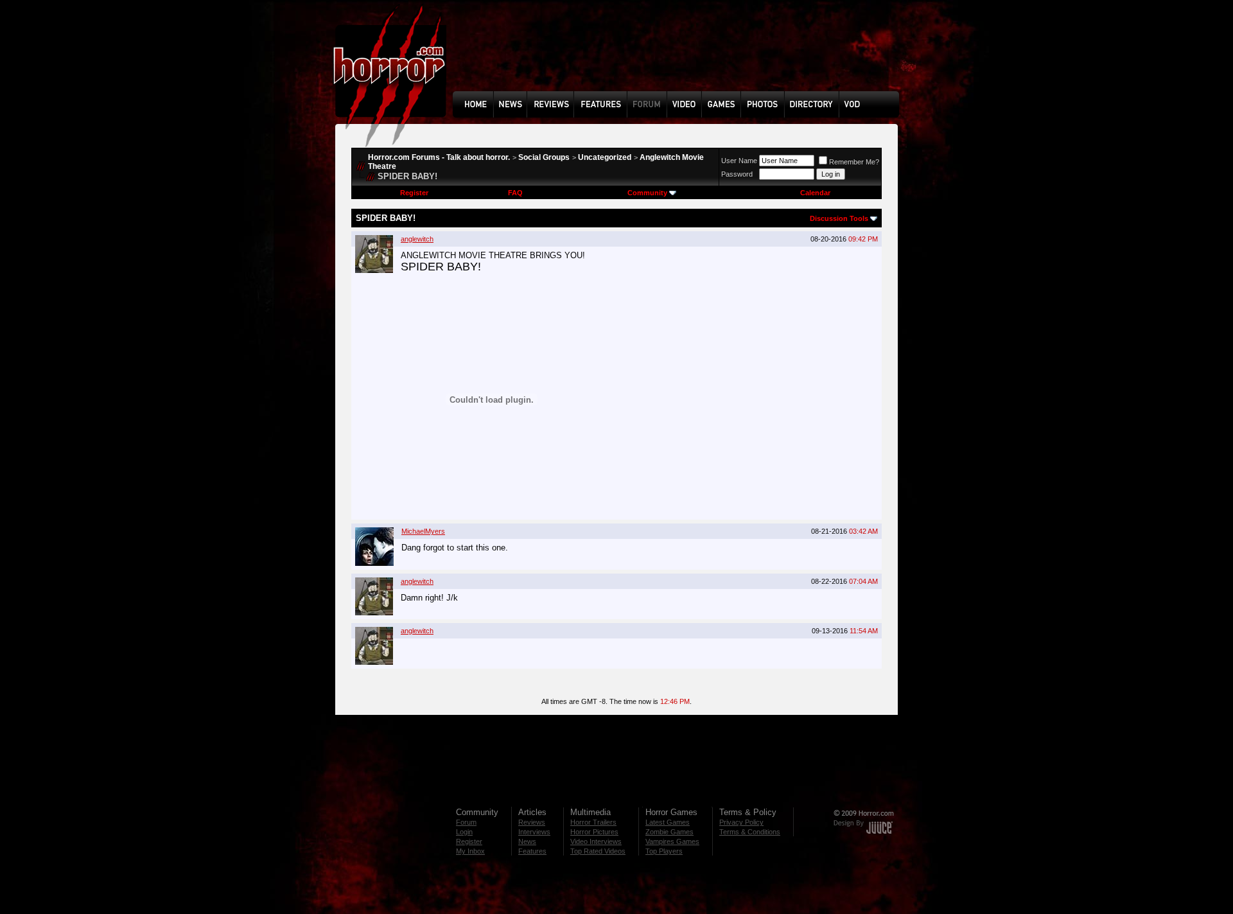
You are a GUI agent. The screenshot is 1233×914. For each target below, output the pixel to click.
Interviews (534, 832)
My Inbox (470, 851)
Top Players (664, 851)
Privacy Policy (741, 822)
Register (414, 193)
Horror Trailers (593, 822)
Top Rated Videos (597, 851)
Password (737, 174)
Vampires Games (672, 841)
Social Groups (544, 157)
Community (647, 193)
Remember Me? (854, 162)
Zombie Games (669, 832)
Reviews (531, 822)
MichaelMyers (423, 531)
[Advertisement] (680, 55)
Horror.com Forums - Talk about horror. (439, 157)
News (527, 841)
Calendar (815, 193)
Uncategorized (604, 157)
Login (464, 832)
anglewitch (417, 239)
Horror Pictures (594, 832)
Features (532, 851)
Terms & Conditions (749, 832)
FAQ (515, 193)
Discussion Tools (839, 218)
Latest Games (667, 822)
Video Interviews (596, 841)
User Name (739, 160)
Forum (466, 822)
